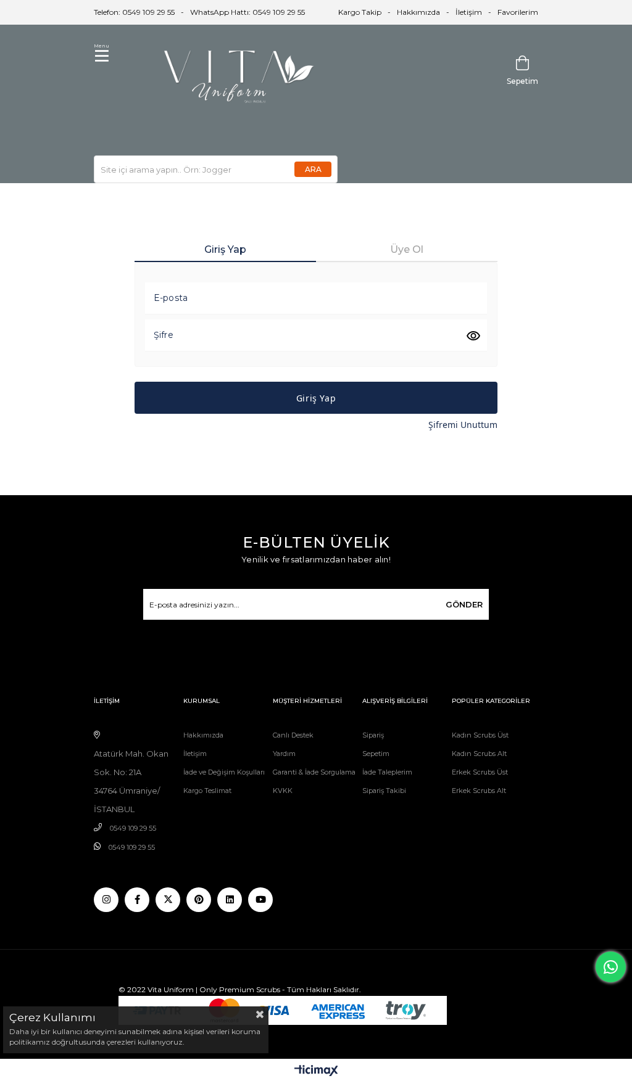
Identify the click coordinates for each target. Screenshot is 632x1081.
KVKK (283, 790)
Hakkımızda (418, 12)
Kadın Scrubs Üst (480, 735)
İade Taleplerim (387, 772)
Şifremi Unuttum (462, 424)
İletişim (468, 12)
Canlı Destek (293, 735)
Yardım (284, 753)
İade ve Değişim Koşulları (224, 772)
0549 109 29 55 (133, 828)
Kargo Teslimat (207, 790)
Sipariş (373, 735)
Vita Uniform (171, 989)
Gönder (464, 604)
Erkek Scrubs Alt (479, 790)
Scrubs (268, 989)
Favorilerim (517, 12)
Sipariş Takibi (384, 790)
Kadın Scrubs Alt (479, 753)
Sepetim (375, 753)
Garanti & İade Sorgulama (314, 772)
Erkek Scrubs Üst (480, 772)
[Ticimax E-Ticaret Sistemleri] (316, 1071)
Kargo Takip (359, 12)
